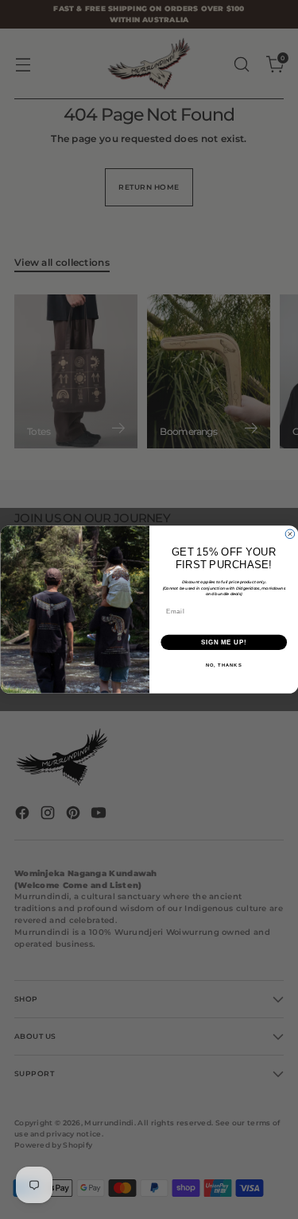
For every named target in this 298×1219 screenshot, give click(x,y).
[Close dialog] (290, 534)
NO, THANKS (223, 665)
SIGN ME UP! (223, 642)
